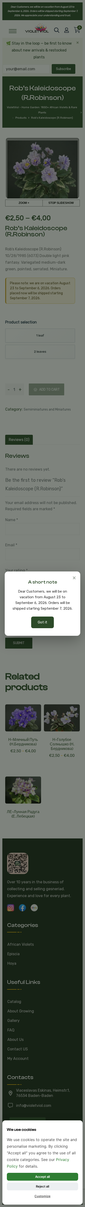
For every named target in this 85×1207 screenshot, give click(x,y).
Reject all (42, 1186)
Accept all (42, 1177)
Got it (42, 622)
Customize (42, 1196)
